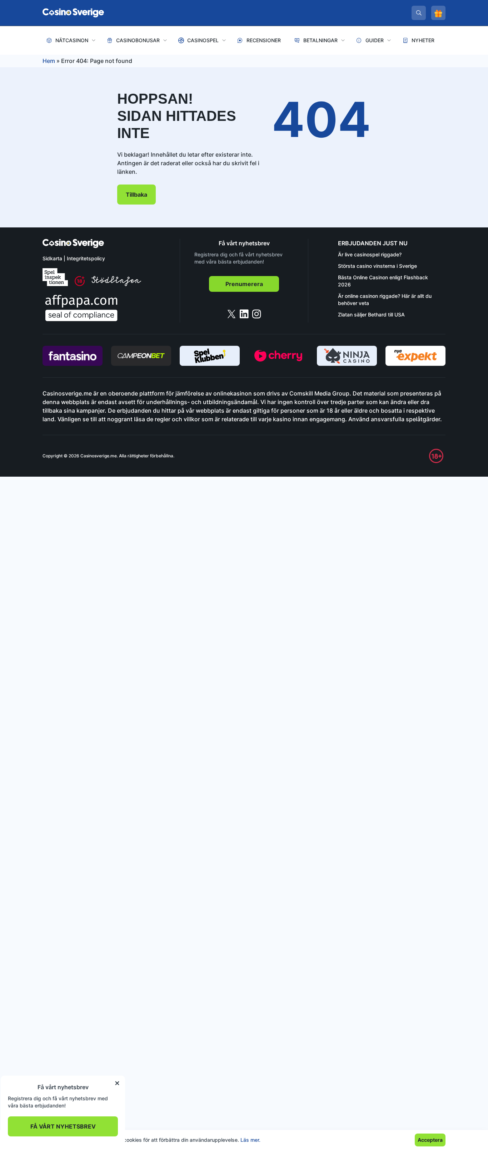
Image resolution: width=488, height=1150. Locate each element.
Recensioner (264, 40)
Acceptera (430, 1140)
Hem (49, 60)
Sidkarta (52, 258)
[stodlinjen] (116, 284)
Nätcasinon (71, 40)
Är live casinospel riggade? (370, 254)
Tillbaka (136, 194)
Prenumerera (244, 284)
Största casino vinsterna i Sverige (377, 266)
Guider (374, 40)
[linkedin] (244, 314)
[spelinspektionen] (55, 277)
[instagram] (256, 314)
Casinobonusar (138, 40)
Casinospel (203, 40)
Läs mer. (250, 1140)
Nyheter (423, 40)
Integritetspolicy (86, 258)
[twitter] (231, 314)
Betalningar (320, 40)
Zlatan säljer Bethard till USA (371, 314)
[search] (418, 12)
